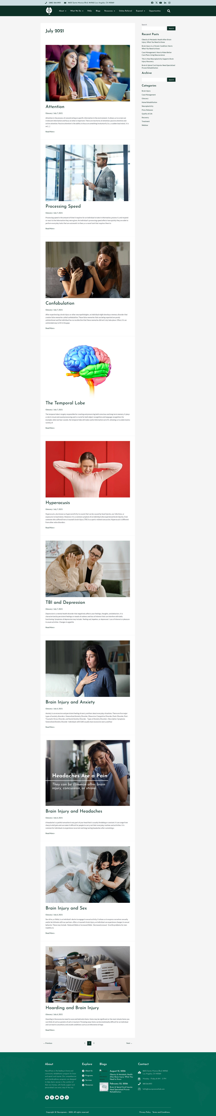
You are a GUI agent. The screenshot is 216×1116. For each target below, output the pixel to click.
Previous (47, 1043)
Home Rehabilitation (149, 102)
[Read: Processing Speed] (88, 173)
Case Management (149, 95)
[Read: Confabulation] (88, 269)
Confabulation (61, 303)
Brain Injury (146, 91)
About (61, 11)
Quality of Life (147, 114)
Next (129, 1043)
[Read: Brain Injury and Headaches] (88, 773)
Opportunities (155, 11)
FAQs (89, 11)
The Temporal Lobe (66, 403)
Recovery (145, 117)
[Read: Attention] (88, 73)
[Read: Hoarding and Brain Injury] (88, 974)
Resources (108, 11)
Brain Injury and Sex (66, 908)
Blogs (98, 11)
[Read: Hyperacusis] (88, 469)
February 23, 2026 (119, 1084)
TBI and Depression (65, 602)
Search (144, 25)
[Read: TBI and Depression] (88, 569)
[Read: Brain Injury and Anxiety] (88, 668)
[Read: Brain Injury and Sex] (88, 874)
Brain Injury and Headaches (74, 811)
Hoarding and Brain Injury (73, 1008)
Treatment (146, 121)
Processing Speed (64, 206)
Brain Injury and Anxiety (70, 702)
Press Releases (147, 110)
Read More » (50, 131)
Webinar (145, 125)
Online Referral (125, 11)
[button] (169, 11)
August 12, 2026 (117, 1071)
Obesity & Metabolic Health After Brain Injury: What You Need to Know (121, 1077)
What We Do (75, 11)
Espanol (139, 11)
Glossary (49, 113)
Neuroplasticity (147, 106)
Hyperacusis (58, 503)
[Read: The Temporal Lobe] (88, 369)
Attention (56, 107)
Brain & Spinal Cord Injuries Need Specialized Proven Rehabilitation (121, 1089)
